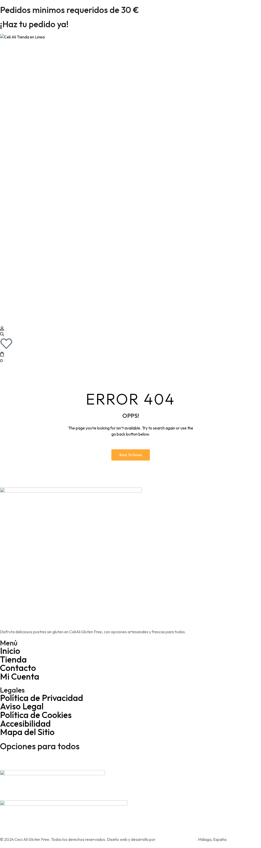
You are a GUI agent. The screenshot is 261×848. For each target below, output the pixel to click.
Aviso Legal (22, 706)
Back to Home (131, 455)
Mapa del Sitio (27, 731)
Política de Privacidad (41, 697)
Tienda (13, 659)
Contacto (18, 667)
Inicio (10, 650)
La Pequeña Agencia (176, 839)
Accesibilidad (25, 723)
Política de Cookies (36, 714)
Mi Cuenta (19, 676)
